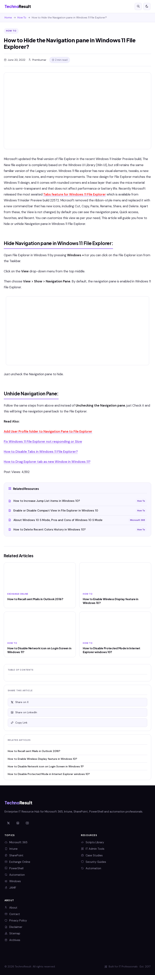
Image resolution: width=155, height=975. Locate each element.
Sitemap (14, 933)
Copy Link (21, 722)
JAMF (12, 887)
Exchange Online (19, 862)
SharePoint (16, 855)
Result (18, 6)
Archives (14, 940)
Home (8, 17)
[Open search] (138, 6)
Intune (13, 848)
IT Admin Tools (95, 848)
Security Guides (96, 862)
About (13, 907)
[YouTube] (27, 823)
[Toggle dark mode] (146, 6)
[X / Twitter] (8, 823)
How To (21, 17)
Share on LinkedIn (26, 712)
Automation (17, 874)
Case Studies (94, 855)
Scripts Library (95, 842)
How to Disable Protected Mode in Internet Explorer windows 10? (49, 774)
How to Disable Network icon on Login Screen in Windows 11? (46, 766)
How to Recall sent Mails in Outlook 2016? (34, 751)
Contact (14, 914)
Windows (15, 881)
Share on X (22, 702)
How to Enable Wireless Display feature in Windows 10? (42, 759)
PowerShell (16, 868)
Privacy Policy (18, 920)
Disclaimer (15, 927)
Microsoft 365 (18, 842)
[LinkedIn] (18, 823)
